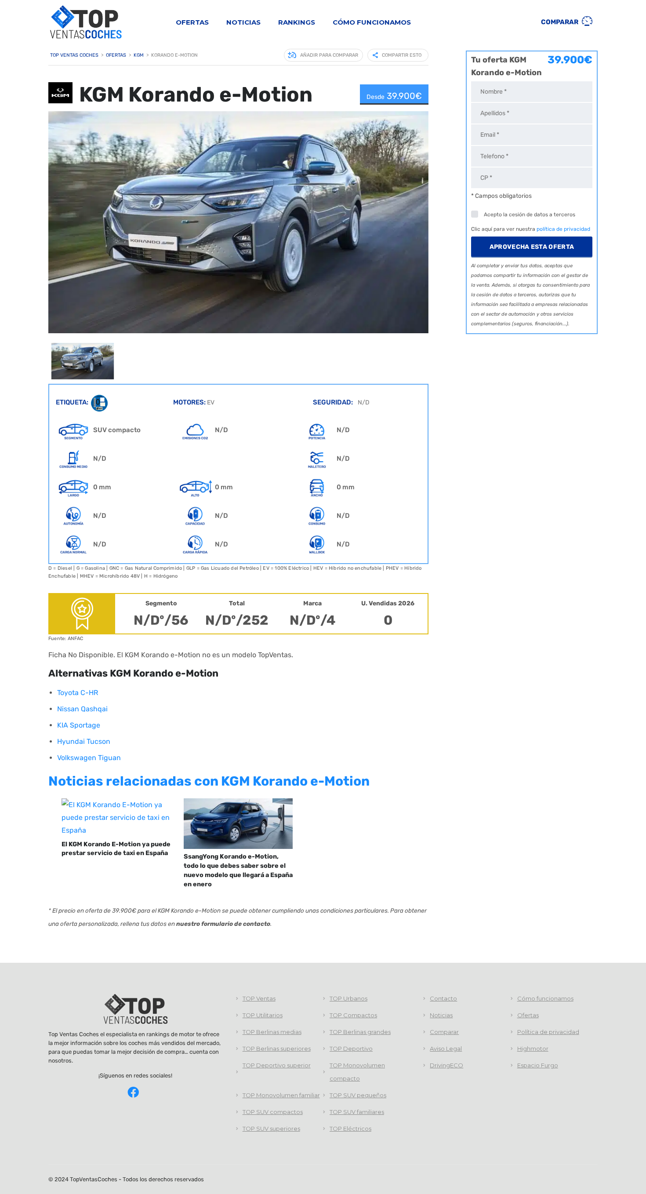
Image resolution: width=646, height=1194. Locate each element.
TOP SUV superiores (271, 1128)
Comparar (560, 22)
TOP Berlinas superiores (277, 1048)
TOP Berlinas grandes (360, 1031)
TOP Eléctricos (350, 1128)
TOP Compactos (353, 1015)
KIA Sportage (78, 725)
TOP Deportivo (351, 1048)
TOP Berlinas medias (272, 1031)
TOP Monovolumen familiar (281, 1095)
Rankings (296, 22)
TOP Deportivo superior (277, 1065)
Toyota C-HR (77, 692)
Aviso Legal (446, 1048)
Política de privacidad (548, 1031)
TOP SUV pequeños (358, 1095)
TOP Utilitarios (263, 1015)
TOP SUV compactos (273, 1111)
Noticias (243, 22)
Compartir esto (401, 55)
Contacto (443, 998)
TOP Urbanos (348, 998)
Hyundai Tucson (83, 741)
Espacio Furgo (537, 1065)
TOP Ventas (259, 998)
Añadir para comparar (329, 55)
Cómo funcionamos (372, 22)
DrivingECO (446, 1065)
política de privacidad (563, 229)
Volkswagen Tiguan (89, 758)
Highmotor (532, 1048)
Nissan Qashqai (82, 709)
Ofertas (192, 22)
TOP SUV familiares (357, 1111)
